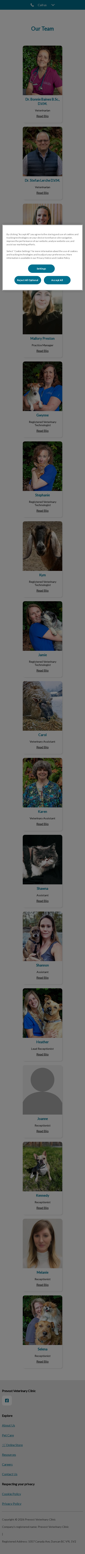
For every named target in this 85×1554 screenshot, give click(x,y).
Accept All (57, 280)
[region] (42, 257)
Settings (41, 268)
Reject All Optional (27, 280)
